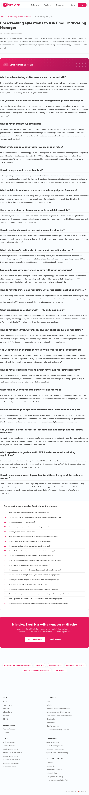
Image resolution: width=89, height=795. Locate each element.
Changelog (7, 732)
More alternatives (9, 767)
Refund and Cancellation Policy (57, 780)
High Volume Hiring (53, 726)
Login (82, 5)
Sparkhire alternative (10, 749)
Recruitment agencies (54, 746)
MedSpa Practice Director (75, 665)
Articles (49, 705)
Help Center (50, 719)
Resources (60, 5)
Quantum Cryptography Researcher (37, 670)
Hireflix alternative (9, 746)
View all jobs (59, 670)
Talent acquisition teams (55, 749)
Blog (48, 701)
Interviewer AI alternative (12, 753)
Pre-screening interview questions (19, 17)
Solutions (35, 5)
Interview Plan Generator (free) (58, 708)
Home (2, 17)
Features (47, 5)
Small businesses (52, 742)
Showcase (6, 708)
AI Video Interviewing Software (57, 730)
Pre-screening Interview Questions (59, 715)
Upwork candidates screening (57, 753)
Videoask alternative (10, 756)
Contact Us (50, 766)
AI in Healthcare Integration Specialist (17, 665)
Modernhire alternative (11, 760)
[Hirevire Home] (11, 5)
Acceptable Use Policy (54, 777)
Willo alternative (9, 742)
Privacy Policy (51, 773)
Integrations (7, 712)
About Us (49, 763)
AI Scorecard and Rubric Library (58, 712)
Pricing (72, 5)
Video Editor (39, 665)
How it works (7, 705)
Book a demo (55, 639)
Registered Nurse (55, 665)
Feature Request (9, 729)
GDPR (5, 719)
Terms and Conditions (54, 770)
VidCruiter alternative (11, 763)
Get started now (35, 639)
